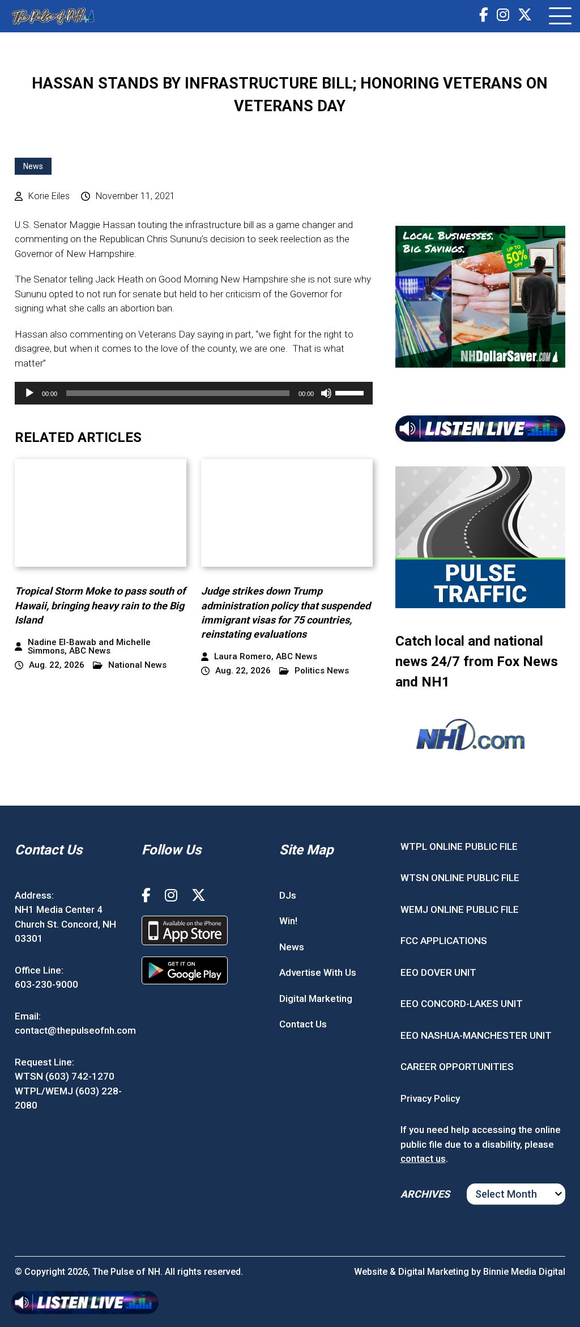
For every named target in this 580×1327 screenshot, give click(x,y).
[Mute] (326, 393)
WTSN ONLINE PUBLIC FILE (459, 877)
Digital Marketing (315, 998)
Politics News (322, 671)
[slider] (351, 392)
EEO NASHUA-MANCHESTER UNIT (476, 1035)
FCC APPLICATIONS (443, 940)
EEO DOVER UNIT (438, 972)
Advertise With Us (317, 972)
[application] (194, 393)
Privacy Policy (430, 1098)
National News (137, 665)
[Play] (29, 393)
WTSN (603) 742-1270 (64, 1076)
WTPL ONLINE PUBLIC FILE (459, 846)
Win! (288, 920)
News (33, 166)
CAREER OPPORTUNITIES (457, 1066)
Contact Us (303, 1024)
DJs (287, 895)
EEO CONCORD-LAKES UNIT (461, 1003)
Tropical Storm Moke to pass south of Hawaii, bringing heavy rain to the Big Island (100, 605)
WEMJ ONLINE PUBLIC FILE (459, 909)
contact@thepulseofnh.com (75, 1030)
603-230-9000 (46, 984)
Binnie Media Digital (524, 1271)
